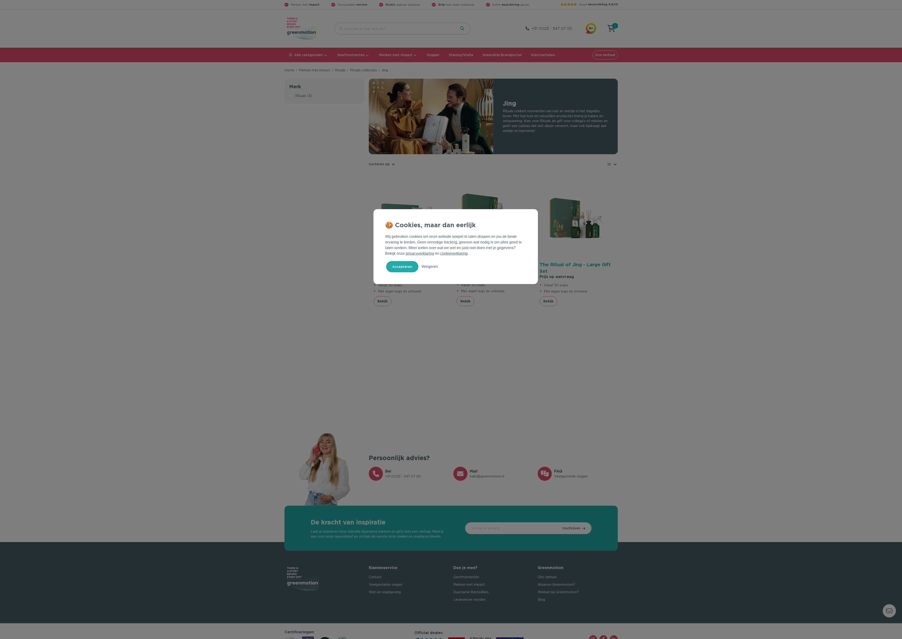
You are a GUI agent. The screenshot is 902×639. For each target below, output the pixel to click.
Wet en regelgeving (385, 592)
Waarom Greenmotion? (556, 584)
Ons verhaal (605, 55)
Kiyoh (598, 4)
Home (289, 70)
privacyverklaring (420, 253)
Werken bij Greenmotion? (558, 592)
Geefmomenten (351, 55)
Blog (541, 599)
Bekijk (382, 301)
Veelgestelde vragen (385, 584)
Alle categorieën (308, 55)
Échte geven (510, 4)
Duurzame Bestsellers (471, 592)
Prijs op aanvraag (557, 276)
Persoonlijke (352, 4)
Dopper (433, 55)
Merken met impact (395, 55)
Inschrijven (572, 528)
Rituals (340, 70)
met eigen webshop (456, 4)
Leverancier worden (469, 599)
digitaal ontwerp (402, 4)
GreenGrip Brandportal (502, 55)
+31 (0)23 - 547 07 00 (552, 28)
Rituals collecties (363, 70)
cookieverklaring (454, 253)
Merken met (305, 4)
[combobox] (394, 29)
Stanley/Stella (461, 55)
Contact (375, 577)
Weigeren (430, 267)
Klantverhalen (543, 55)
